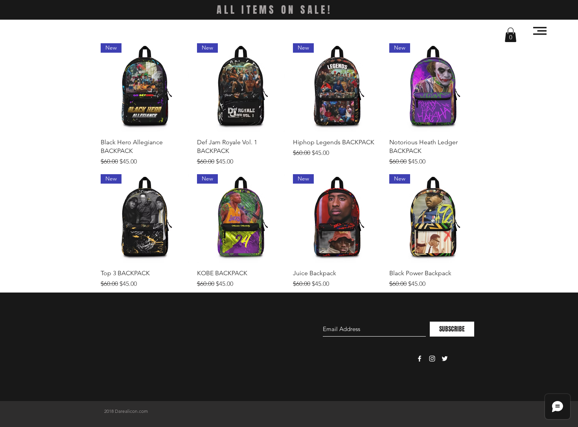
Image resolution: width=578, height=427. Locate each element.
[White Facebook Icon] (419, 359)
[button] (510, 35)
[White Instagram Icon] (432, 359)
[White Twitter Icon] (445, 359)
